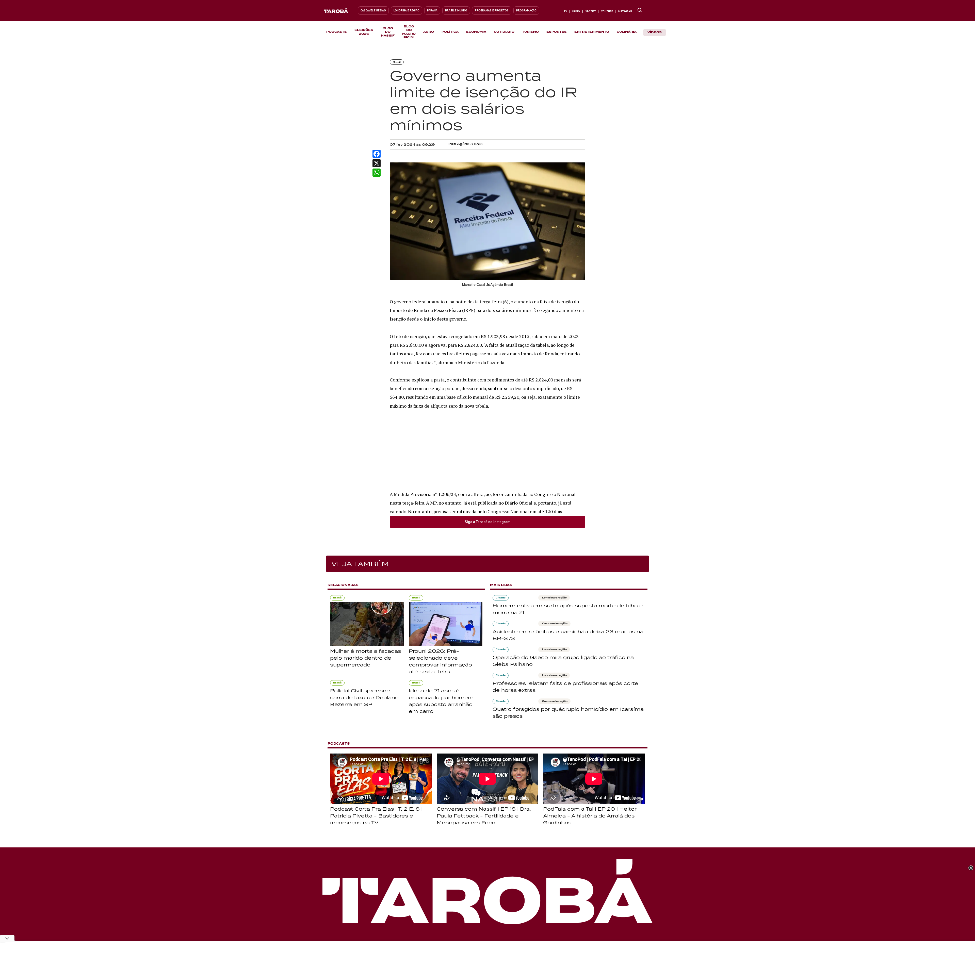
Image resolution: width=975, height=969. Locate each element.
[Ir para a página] (640, 10)
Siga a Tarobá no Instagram (488, 522)
